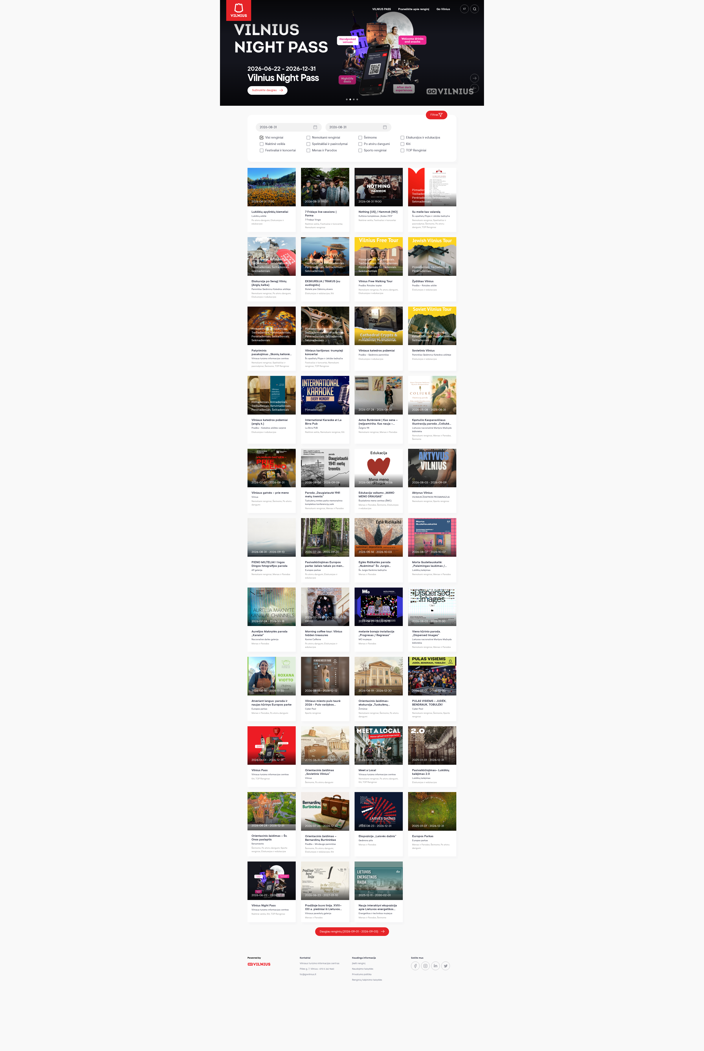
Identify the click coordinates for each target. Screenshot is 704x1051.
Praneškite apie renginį (413, 9)
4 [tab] (357, 99)
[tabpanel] (352, 53)
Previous (474, 88)
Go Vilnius (443, 9)
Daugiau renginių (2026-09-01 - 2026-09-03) (349, 931)
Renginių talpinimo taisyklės (367, 979)
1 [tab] (347, 99)
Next (474, 78)
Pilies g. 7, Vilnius (309, 968)
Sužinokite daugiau (264, 90)
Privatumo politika (361, 974)
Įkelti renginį (358, 963)
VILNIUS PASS (381, 9)
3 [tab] (354, 99)
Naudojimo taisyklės (362, 968)
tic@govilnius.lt (308, 974)
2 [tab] (350, 99)
